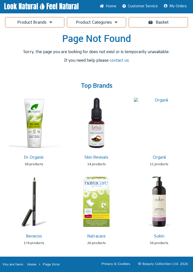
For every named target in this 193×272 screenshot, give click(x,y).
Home (110, 6)
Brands (33, 22)
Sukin (159, 236)
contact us (119, 60)
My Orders (177, 6)
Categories (95, 22)
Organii (159, 157)
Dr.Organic (34, 157)
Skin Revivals (96, 157)
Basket (162, 22)
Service (143, 6)
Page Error (51, 264)
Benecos (34, 236)
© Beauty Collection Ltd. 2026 (163, 264)
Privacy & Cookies (115, 264)
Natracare (96, 236)
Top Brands (96, 85)
